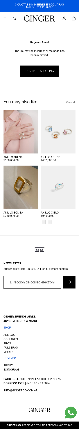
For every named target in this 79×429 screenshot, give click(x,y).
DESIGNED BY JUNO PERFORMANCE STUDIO (47, 425)
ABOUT (8, 365)
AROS (7, 343)
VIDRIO (8, 351)
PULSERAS (11, 347)
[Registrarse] (69, 282)
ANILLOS (9, 334)
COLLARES (11, 339)
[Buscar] (14, 18)
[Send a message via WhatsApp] (71, 413)
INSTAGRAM (11, 369)
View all (70, 102)
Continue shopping (39, 71)
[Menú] (5, 18)
